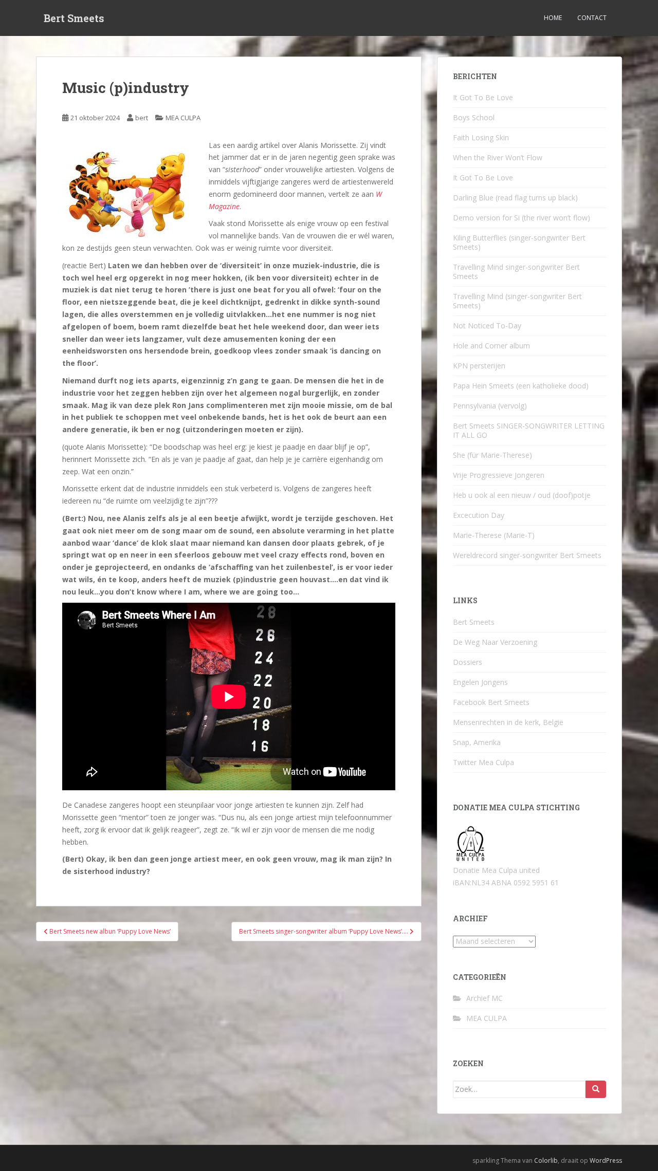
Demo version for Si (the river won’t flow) (521, 217)
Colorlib (546, 1160)
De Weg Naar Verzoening (495, 642)
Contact (592, 17)
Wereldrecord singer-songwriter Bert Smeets (527, 555)
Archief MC (484, 998)
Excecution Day (478, 515)
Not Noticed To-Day (487, 325)
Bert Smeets (74, 18)
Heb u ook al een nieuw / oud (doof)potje (522, 495)
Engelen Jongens (480, 682)
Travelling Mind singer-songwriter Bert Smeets (516, 271)
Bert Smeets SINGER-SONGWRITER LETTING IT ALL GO (529, 430)
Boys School (474, 117)
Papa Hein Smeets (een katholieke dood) (521, 386)
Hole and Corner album (491, 345)
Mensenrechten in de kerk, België (508, 722)
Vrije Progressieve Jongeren (498, 475)
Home (553, 17)
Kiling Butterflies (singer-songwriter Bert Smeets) (519, 242)
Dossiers (467, 662)
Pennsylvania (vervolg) (490, 406)
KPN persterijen (479, 365)
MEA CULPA (183, 117)
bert (141, 117)
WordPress (606, 1160)
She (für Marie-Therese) (492, 455)
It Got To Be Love (483, 97)
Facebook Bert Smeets (491, 702)
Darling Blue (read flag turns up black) (515, 197)
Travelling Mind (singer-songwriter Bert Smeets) (517, 300)
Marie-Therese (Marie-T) (494, 535)
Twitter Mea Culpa (483, 762)
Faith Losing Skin (481, 137)
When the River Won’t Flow (497, 157)
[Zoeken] (596, 1089)
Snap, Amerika (477, 742)
